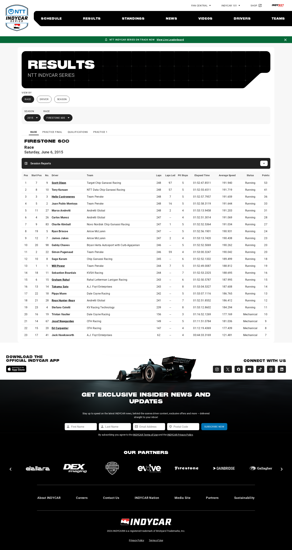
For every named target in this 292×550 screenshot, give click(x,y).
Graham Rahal (61, 279)
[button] (10, 469)
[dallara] (37, 468)
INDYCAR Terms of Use (145, 434)
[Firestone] (186, 468)
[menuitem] (51, 18)
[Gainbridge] (223, 468)
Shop (254, 5)
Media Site (183, 498)
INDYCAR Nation (147, 498)
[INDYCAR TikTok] (260, 369)
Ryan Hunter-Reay (63, 300)
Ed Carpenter (60, 328)
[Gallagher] (260, 468)
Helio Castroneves (63, 196)
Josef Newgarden (63, 321)
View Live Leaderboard (170, 39)
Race (28, 99)
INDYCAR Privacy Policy (180, 434)
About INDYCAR (49, 498)
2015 (30, 117)
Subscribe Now (214, 426)
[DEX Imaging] (75, 468)
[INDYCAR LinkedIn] (282, 369)
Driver (44, 99)
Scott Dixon (59, 182)
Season (62, 99)
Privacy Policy (136, 540)
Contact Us (111, 498)
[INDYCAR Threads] (271, 369)
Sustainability (244, 498)
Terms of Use (156, 540)
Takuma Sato (60, 286)
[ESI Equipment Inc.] (112, 468)
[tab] (34, 132)
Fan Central (199, 5)
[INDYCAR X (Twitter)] (228, 369)
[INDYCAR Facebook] (239, 369)
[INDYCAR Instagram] (217, 369)
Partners (212, 498)
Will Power (58, 265)
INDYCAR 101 (229, 5)
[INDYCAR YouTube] (249, 369)
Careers (82, 498)
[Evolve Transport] (149, 468)
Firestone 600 (55, 117)
